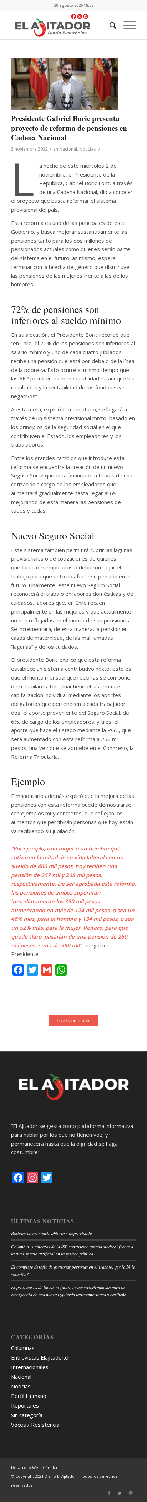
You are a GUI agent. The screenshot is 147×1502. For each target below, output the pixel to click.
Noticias (87, 149)
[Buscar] (109, 25)
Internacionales (30, 1367)
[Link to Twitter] (120, 1493)
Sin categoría (26, 1415)
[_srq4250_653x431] (64, 84)
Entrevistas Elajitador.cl (40, 1357)
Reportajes (25, 1405)
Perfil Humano (28, 1395)
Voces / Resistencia (35, 1424)
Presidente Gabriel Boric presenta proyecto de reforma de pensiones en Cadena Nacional (69, 128)
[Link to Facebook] (109, 1493)
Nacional (68, 149)
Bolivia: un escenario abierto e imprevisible (51, 1233)
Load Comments (74, 1020)
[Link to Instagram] (130, 1493)
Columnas (23, 1347)
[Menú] (126, 25)
